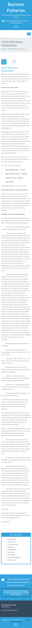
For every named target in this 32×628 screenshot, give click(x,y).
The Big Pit (11, 547)
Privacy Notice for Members (20, 620)
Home (3, 49)
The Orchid (11, 552)
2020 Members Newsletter (9, 69)
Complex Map (12, 539)
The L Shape (11, 555)
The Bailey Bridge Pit (14, 557)
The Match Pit (12, 549)
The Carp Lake (12, 560)
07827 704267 (17, 23)
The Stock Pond (13, 544)
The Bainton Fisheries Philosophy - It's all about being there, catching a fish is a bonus (16, 592)
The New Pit (11, 542)
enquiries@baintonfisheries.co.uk (17, 21)
